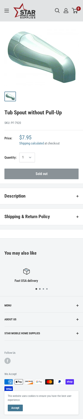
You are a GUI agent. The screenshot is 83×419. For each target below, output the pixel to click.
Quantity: (10, 158)
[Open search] (57, 10)
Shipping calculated (31, 143)
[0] (75, 10)
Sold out (42, 174)
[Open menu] (6, 10)
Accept (15, 407)
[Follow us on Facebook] (7, 361)
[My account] (66, 10)
